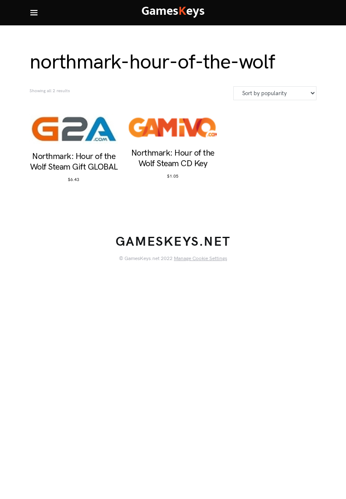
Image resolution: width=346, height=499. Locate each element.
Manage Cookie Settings (200, 258)
